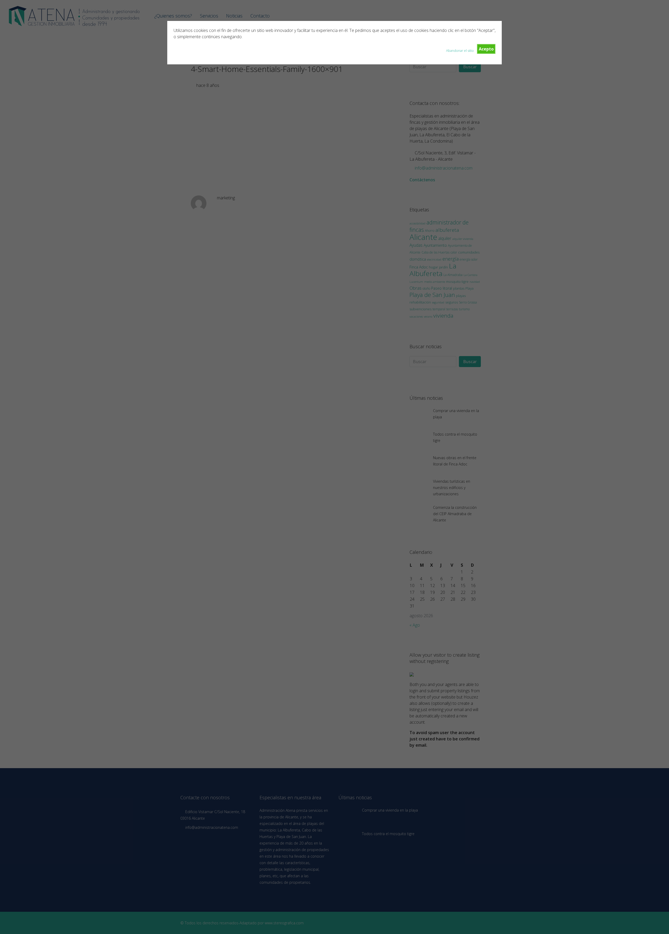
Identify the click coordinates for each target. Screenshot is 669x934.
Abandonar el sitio (460, 50)
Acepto (486, 49)
